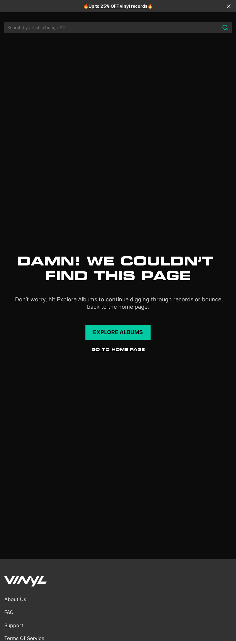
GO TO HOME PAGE (118, 349)
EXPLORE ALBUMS (118, 332)
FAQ (9, 612)
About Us (15, 599)
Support (13, 625)
